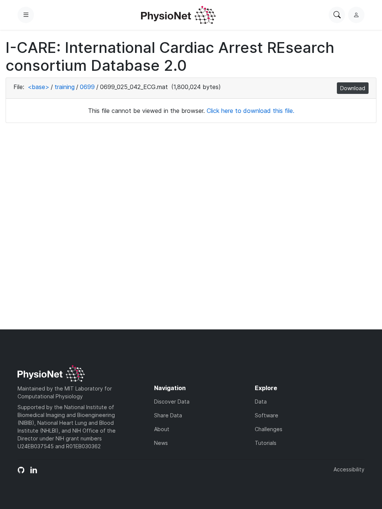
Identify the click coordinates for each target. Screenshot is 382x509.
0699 (87, 87)
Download (352, 88)
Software (266, 415)
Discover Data (172, 401)
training (64, 87)
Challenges (268, 429)
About (161, 429)
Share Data (168, 415)
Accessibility (349, 469)
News (161, 443)
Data (261, 401)
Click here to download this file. (250, 110)
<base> (38, 87)
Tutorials (265, 443)
